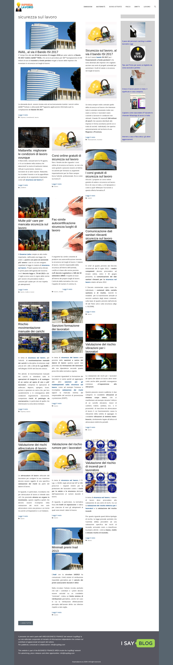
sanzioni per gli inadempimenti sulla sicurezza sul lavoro (67, 384)
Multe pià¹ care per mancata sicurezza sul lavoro (33, 224)
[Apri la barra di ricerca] (155, 6)
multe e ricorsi (29, 292)
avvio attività (115, 7)
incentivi (99, 139)
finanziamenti (92, 139)
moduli (61, 291)
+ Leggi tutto (25, 623)
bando (99, 57)
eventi (90, 198)
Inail (54, 574)
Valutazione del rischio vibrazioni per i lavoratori (100, 348)
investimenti (30, 117)
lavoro (147, 7)
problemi (23, 187)
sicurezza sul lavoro (36, 358)
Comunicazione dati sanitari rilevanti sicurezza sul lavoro (98, 235)
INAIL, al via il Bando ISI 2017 (38, 52)
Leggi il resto (23, 115)
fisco (128, 7)
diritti (137, 7)
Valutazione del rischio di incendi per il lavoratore (100, 466)
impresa (23, 117)
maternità (100, 7)
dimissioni (88, 7)
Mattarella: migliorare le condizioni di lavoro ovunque (32, 154)
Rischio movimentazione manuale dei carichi (31, 327)
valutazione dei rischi (72, 390)
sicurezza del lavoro (69, 358)
